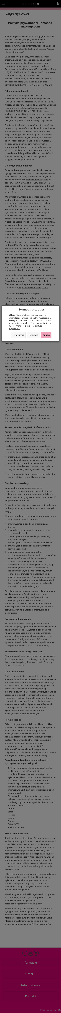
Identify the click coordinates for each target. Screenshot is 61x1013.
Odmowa (33, 334)
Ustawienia (18, 334)
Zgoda (46, 334)
